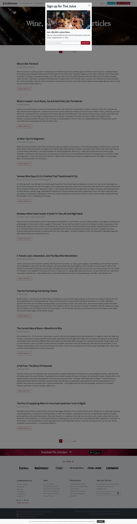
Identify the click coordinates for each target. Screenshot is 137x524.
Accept (101, 521)
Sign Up (85, 43)
